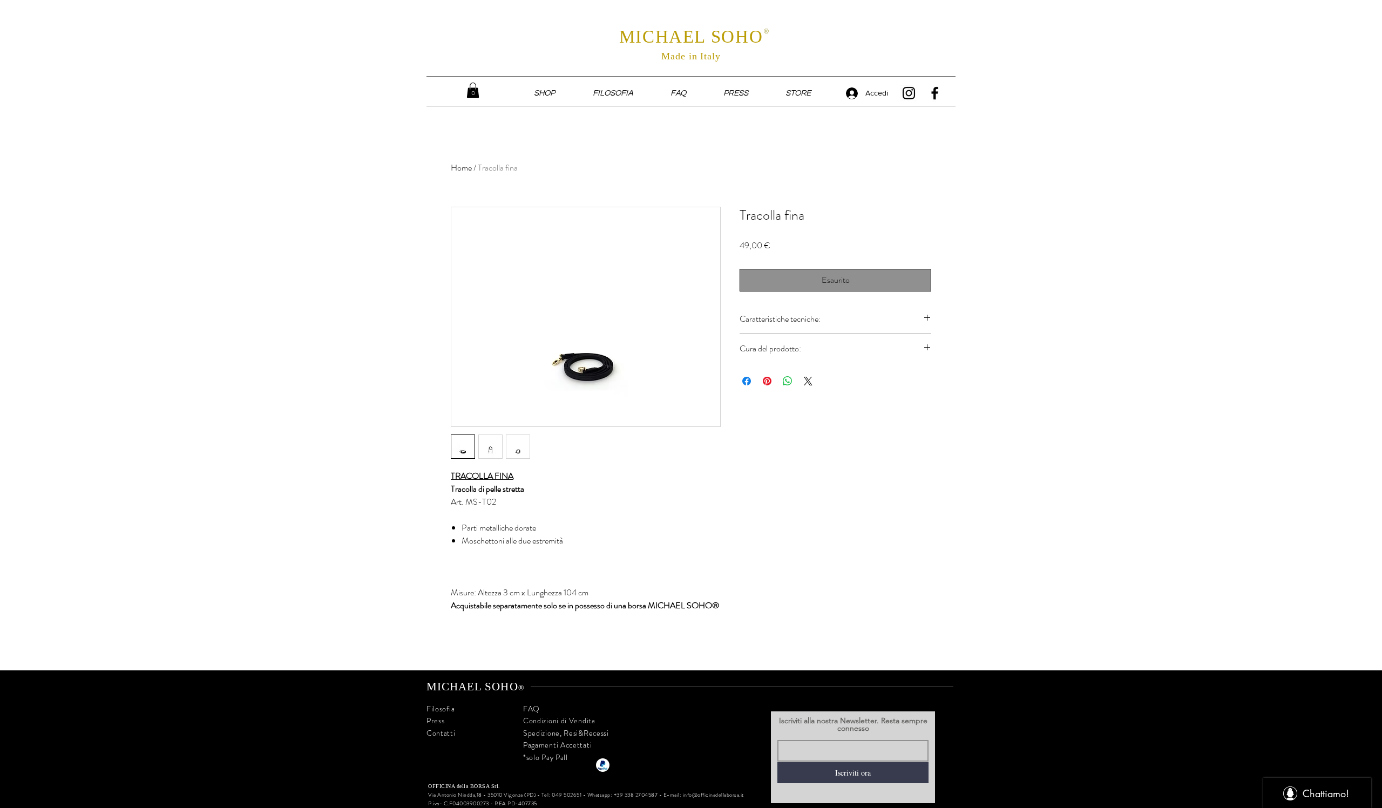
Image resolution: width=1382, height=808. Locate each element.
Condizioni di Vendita (559, 720)
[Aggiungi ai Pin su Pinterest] (767, 381)
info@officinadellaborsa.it (713, 795)
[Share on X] (808, 381)
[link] (472, 90)
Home (461, 167)
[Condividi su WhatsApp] (787, 381)
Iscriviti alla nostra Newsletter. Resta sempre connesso (853, 724)
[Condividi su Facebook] (746, 381)
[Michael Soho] (908, 93)
